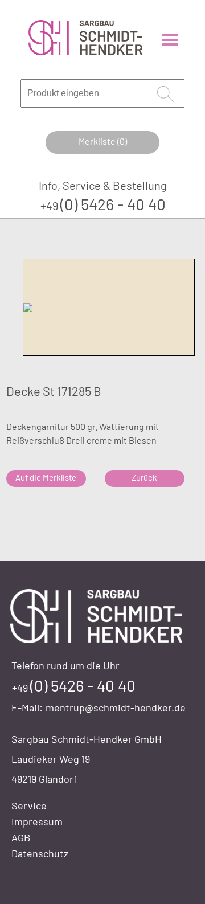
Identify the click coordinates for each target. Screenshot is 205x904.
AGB (20, 837)
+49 (103, 205)
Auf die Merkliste (45, 477)
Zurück (144, 477)
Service (29, 805)
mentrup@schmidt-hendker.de (116, 707)
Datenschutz (39, 853)
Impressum (37, 821)
